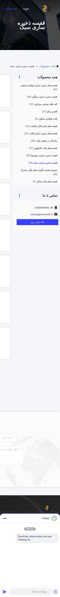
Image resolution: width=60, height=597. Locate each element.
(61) (43, 104)
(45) (41, 155)
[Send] (4, 591)
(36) (44, 140)
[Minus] (5, 518)
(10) (40, 133)
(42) (38, 172)
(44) (42, 162)
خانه (54, 66)
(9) (45, 181)
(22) (49, 111)
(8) (46, 118)
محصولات (10, 8)
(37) (43, 148)
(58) (42, 96)
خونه (26, 8)
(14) (41, 126)
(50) (38, 87)
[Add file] (55, 591)
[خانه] (46, 8)
